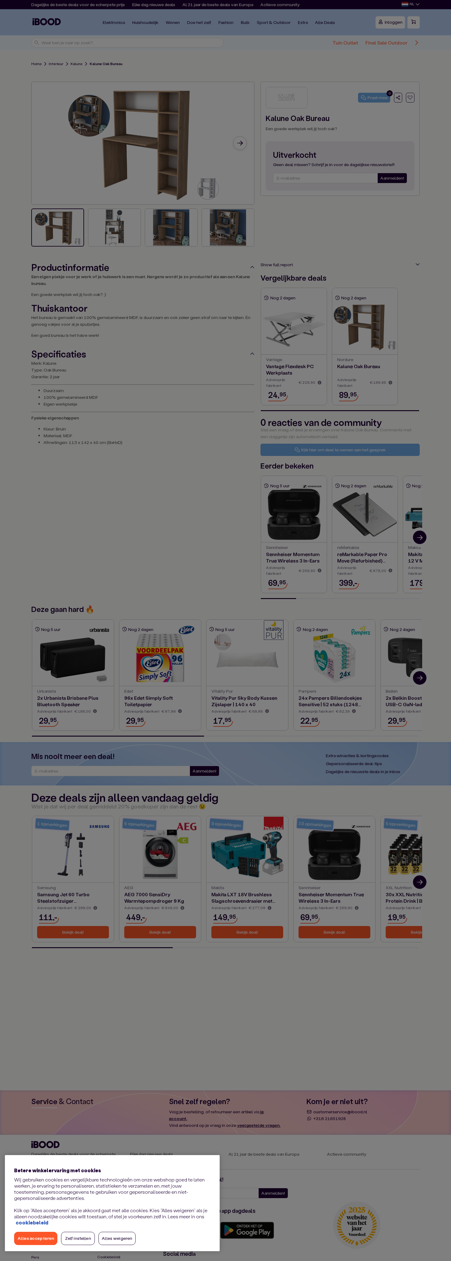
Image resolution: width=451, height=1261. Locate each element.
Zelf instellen (78, 1238)
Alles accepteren (35, 1238)
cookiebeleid (32, 1222)
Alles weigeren (117, 1238)
